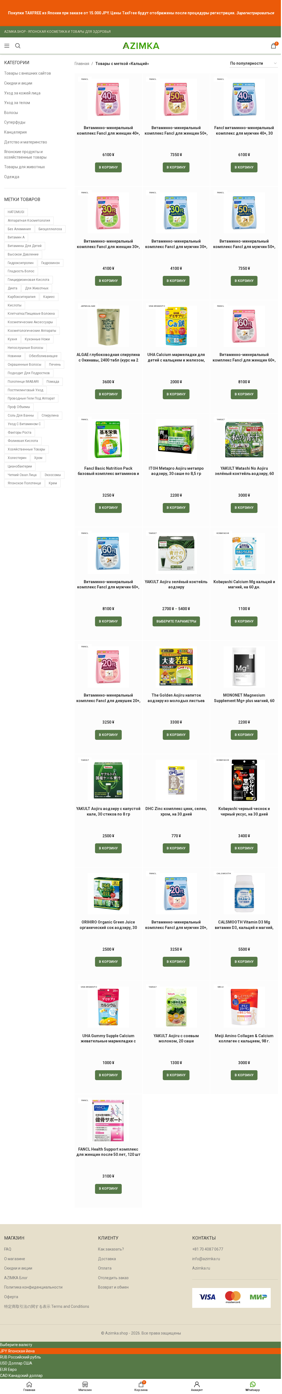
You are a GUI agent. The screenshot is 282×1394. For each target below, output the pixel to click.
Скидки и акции (18, 83)
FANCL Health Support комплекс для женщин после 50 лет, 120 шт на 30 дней (108, 1154)
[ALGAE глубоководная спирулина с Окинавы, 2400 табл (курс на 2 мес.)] (108, 326)
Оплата (105, 1268)
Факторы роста (19, 432)
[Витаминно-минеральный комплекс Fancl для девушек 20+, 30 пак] (108, 667)
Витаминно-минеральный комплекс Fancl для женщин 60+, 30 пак (244, 360)
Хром (38, 458)
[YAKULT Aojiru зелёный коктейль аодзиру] (176, 553)
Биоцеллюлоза (50, 229)
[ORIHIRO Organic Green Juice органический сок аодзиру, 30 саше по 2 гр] (108, 893)
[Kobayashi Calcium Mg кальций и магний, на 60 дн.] (244, 553)
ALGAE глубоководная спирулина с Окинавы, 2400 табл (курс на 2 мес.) (108, 360)
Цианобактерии (20, 466)
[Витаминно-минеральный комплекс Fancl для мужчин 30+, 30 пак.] (176, 212)
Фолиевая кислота (23, 441)
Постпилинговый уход (25, 390)
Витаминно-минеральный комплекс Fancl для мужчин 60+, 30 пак (108, 587)
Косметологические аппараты (32, 331)
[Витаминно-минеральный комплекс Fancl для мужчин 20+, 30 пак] (176, 893)
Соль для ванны (21, 415)
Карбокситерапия (22, 297)
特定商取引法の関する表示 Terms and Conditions (46, 1306)
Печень (55, 364)
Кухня (12, 339)
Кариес (49, 297)
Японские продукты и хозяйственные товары (25, 154)
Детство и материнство (25, 142)
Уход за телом (17, 102)
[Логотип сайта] (141, 45)
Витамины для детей (25, 246)
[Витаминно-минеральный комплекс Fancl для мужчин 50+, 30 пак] (244, 212)
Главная (82, 63)
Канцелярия (15, 132)
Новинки (14, 356)
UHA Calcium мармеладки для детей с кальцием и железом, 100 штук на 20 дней (176, 360)
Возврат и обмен (113, 1287)
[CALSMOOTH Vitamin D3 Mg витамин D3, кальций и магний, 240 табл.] (244, 893)
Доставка (107, 1259)
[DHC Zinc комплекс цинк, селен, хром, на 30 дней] (176, 780)
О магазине (14, 1259)
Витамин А (16, 237)
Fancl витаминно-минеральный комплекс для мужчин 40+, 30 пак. (244, 133)
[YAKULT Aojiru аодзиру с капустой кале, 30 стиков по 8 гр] (108, 780)
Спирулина (50, 415)
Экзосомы (52, 475)
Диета (12, 288)
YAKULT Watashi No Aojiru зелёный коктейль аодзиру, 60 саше (244, 473)
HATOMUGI (16, 212)
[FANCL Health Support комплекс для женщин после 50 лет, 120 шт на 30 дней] (108, 1120)
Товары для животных (24, 167)
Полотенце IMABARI (23, 382)
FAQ (7, 1249)
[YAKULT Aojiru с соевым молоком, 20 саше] (176, 1007)
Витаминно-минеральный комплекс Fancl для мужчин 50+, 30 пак (244, 246)
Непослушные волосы (25, 348)
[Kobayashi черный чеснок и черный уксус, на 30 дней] (244, 780)
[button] (108, 167)
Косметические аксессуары (30, 322)
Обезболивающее (43, 356)
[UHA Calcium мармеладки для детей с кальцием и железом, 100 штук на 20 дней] (176, 326)
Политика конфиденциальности (33, 1287)
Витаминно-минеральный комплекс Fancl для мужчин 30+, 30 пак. (176, 246)
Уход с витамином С (24, 424)
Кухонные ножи (37, 339)
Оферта (11, 1297)
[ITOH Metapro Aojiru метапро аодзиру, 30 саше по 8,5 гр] (176, 439)
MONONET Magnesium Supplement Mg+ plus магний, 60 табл (244, 700)
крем (53, 483)
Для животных (36, 288)
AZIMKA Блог (16, 1278)
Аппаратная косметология (29, 220)
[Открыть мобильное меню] (6, 45)
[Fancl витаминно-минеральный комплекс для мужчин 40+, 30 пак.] (244, 99)
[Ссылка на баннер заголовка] (141, 13)
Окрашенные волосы (24, 364)
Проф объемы (19, 407)
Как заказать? (111, 1249)
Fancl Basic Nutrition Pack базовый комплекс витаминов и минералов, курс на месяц (108, 473)
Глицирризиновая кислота (28, 280)
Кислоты (14, 305)
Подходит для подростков (29, 373)
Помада (53, 382)
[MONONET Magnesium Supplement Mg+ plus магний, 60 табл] (244, 667)
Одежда (11, 177)
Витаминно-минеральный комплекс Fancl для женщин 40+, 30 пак (108, 133)
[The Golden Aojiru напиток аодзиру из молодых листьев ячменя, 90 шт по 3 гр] (176, 667)
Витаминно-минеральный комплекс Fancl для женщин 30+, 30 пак (108, 246)
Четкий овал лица (22, 475)
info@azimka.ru (206, 1259)
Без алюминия (19, 229)
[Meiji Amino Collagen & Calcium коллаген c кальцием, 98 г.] (244, 1007)
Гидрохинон (50, 263)
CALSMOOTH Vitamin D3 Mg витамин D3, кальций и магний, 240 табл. (244, 927)
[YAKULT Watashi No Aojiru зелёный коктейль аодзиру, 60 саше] (244, 439)
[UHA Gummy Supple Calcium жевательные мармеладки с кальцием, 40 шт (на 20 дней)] (108, 1007)
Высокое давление (23, 254)
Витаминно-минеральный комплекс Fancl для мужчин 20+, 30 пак (176, 927)
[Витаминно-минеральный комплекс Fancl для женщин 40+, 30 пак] (108, 99)
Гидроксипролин (21, 263)
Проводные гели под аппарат (31, 398)
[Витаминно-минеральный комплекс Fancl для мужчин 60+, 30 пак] (108, 553)
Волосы (11, 112)
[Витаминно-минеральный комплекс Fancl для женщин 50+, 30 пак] (176, 99)
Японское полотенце (24, 483)
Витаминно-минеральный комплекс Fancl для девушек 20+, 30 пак (108, 700)
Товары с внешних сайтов (27, 73)
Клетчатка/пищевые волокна (31, 314)
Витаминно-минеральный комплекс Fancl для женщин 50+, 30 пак (176, 133)
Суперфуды (14, 122)
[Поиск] (17, 45)
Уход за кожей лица (22, 93)
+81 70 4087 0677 (207, 1249)
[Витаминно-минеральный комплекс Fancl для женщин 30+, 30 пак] (108, 212)
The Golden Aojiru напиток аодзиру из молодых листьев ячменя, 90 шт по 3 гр (176, 700)
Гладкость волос (21, 271)
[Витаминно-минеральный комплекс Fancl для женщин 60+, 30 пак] (244, 326)
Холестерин (17, 458)
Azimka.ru (201, 1268)
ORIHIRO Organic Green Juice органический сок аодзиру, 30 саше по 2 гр (108, 927)
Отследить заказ (113, 1278)
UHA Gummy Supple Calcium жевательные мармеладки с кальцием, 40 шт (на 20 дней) (108, 1041)
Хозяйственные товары (26, 449)
